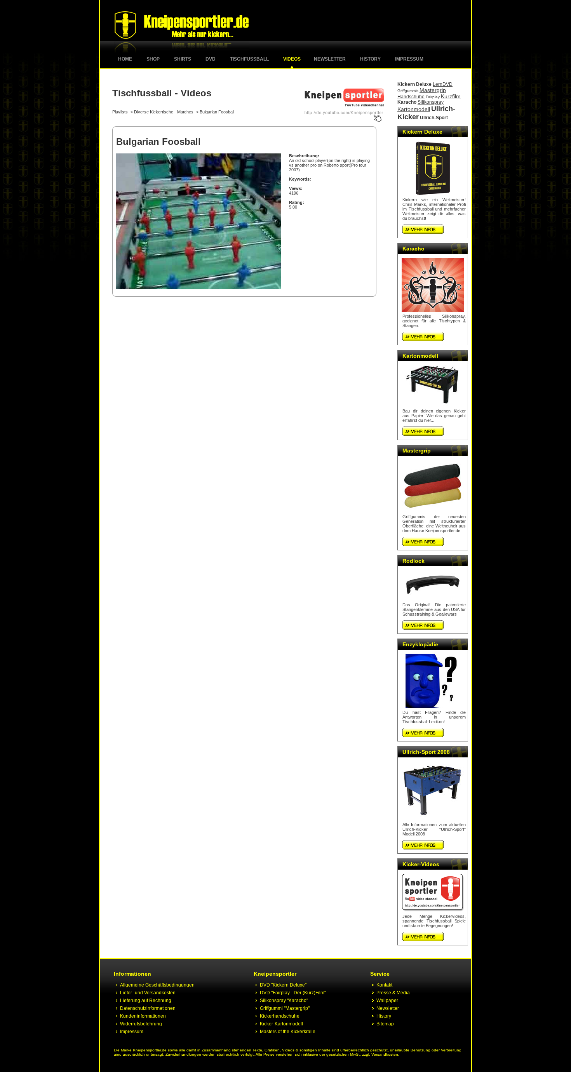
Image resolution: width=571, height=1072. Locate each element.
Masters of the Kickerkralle (287, 1031)
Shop (153, 59)
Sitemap (385, 1024)
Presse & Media (393, 992)
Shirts (182, 59)
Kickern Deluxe (414, 84)
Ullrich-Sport (434, 117)
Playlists (120, 112)
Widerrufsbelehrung (141, 1024)
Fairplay (433, 97)
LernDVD (443, 84)
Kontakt (384, 985)
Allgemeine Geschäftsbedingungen (157, 985)
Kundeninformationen (143, 1016)
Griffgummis (407, 91)
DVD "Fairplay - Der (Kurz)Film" (293, 992)
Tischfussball (249, 59)
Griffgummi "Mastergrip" (285, 1008)
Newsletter (330, 59)
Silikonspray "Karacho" (284, 1000)
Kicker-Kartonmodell (281, 1024)
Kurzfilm (451, 96)
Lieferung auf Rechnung (145, 1000)
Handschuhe (411, 96)
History (370, 59)
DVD (210, 59)
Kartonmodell (413, 109)
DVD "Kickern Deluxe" (283, 985)
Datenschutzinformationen (148, 1008)
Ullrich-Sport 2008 (426, 752)
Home (125, 59)
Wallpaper (387, 1000)
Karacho (406, 102)
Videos (292, 59)
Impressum (409, 59)
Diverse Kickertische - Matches (163, 112)
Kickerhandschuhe (279, 1016)
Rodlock (413, 561)
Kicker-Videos (420, 864)
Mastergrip (433, 90)
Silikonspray (431, 102)
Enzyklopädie (420, 644)
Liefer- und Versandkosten (148, 992)
